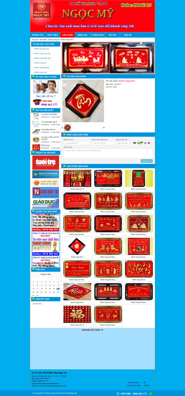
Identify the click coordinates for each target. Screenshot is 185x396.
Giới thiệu (52, 35)
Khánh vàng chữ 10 (77, 302)
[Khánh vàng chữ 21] (139, 269)
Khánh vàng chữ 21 (139, 279)
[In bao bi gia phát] (45, 215)
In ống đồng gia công (48, 145)
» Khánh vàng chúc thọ (41, 53)
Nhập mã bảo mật (121, 140)
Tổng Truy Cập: (135, 386)
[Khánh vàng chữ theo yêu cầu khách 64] (108, 201)
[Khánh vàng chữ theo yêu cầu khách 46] (77, 201)
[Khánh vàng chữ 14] (77, 314)
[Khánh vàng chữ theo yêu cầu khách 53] (108, 269)
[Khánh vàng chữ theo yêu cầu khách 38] (139, 291)
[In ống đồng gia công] (36, 147)
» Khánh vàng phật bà (41, 67)
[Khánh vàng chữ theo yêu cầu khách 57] (108, 291)
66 (145, 383)
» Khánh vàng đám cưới (42, 58)
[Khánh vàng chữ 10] (77, 291)
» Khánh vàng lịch (40, 63)
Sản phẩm (67, 35)
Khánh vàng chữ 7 (77, 257)
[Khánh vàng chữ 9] (83, 101)
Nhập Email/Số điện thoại (99, 140)
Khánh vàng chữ (54, 39)
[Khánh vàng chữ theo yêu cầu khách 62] (108, 178)
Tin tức (112, 35)
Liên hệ (127, 35)
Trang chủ (37, 35)
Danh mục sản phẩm (44, 44)
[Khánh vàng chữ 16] (77, 178)
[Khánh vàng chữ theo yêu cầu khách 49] (108, 223)
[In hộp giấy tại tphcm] (36, 124)
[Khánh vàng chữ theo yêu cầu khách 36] (77, 269)
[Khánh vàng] (36, 140)
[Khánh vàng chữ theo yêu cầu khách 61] (139, 223)
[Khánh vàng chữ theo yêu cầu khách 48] (139, 201)
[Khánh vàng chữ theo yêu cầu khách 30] (108, 246)
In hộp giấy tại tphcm (48, 122)
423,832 (147, 386)
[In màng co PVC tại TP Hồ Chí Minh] (36, 131)
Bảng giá (82, 35)
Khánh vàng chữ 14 (77, 325)
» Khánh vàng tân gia (41, 48)
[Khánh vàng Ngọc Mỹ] (108, 57)
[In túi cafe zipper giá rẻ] (36, 116)
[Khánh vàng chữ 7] (77, 246)
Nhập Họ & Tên (68, 140)
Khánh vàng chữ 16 (77, 189)
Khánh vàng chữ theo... (108, 189)
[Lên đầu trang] (150, 393)
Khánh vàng (45, 138)
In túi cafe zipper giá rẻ (49, 114)
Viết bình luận (68, 147)
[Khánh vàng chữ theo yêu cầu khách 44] (139, 178)
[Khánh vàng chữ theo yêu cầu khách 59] (77, 223)
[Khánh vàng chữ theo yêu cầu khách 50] (108, 314)
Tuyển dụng (97, 35)
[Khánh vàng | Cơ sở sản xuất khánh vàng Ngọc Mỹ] (92, 16)
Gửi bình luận (146, 161)
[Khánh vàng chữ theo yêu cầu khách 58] (139, 246)
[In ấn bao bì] (45, 163)
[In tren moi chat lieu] (45, 229)
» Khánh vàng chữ (40, 72)
